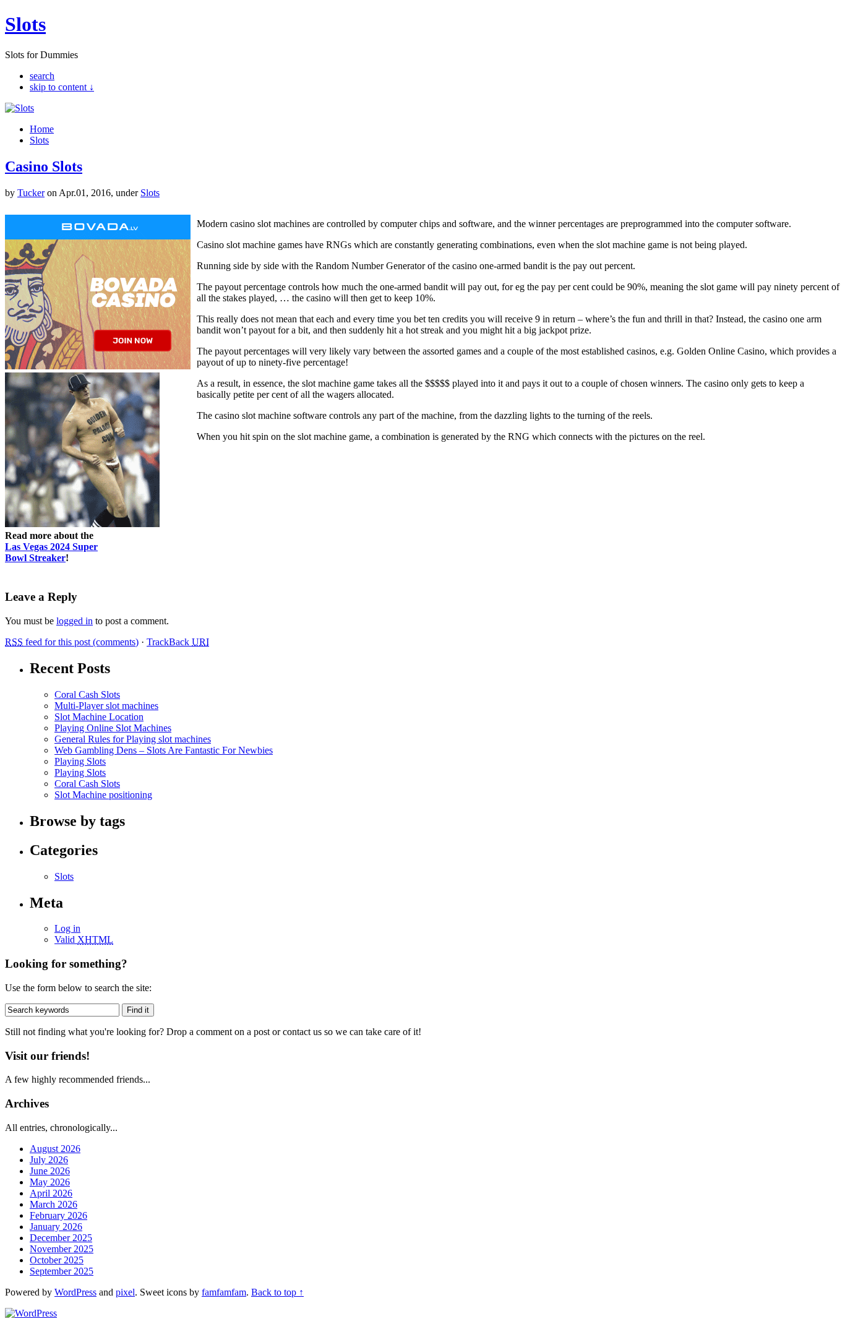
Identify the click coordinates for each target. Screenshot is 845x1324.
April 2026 (51, 1193)
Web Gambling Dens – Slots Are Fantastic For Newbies (163, 750)
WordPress (75, 1292)
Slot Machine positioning (103, 794)
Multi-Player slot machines (106, 705)
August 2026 (55, 1148)
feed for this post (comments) (72, 642)
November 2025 (61, 1249)
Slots (25, 24)
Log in (67, 928)
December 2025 (61, 1237)
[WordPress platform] (31, 1313)
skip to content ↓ (62, 87)
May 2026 (50, 1182)
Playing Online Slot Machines (112, 728)
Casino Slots (43, 166)
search (42, 76)
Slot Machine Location (99, 716)
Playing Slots (80, 761)
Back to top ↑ (277, 1292)
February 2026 (58, 1215)
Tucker (31, 192)
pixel (125, 1292)
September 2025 (61, 1271)
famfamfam (224, 1292)
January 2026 (56, 1226)
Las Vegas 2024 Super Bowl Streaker (51, 552)
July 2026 (49, 1159)
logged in (74, 621)
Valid (83, 939)
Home (42, 129)
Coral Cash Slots (87, 694)
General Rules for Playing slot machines (132, 739)
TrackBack (178, 642)
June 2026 (50, 1171)
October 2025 (57, 1260)
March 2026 (53, 1204)
